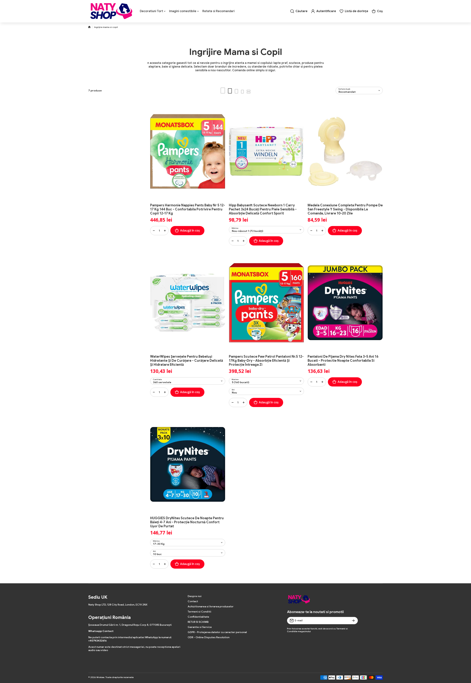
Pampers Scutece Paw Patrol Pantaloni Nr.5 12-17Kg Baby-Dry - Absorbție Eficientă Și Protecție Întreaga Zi (266, 361)
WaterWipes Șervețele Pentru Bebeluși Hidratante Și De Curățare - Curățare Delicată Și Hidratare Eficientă (186, 361)
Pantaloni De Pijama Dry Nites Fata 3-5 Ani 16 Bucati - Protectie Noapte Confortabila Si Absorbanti (343, 361)
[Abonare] (353, 620)
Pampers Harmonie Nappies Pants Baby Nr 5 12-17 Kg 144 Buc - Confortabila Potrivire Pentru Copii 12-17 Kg (187, 209)
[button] (377, 11)
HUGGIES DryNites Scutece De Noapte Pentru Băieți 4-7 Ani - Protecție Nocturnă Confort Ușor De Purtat (187, 522)
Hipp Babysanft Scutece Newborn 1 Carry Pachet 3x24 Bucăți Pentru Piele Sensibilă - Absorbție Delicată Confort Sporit (263, 209)
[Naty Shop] (111, 11)
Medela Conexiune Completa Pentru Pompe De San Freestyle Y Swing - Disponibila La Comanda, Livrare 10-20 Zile (345, 209)
